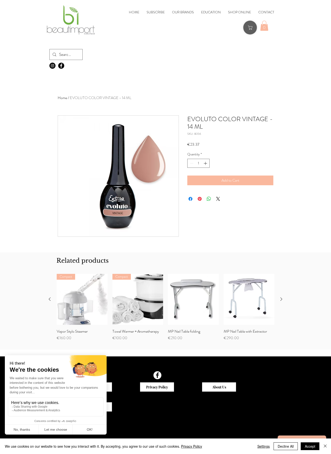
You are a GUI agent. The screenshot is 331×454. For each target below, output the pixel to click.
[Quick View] (82, 299)
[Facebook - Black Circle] (61, 66)
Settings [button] (263, 446)
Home (62, 98)
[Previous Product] (50, 299)
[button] (264, 26)
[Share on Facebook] (190, 199)
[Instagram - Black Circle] (52, 66)
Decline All (286, 446)
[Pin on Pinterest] (200, 199)
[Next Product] (281, 299)
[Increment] (206, 163)
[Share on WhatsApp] (209, 199)
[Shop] (250, 27)
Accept (310, 446)
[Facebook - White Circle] (157, 375)
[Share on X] (218, 199)
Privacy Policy (191, 446)
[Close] (325, 446)
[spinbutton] (198, 163)
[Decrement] (191, 163)
